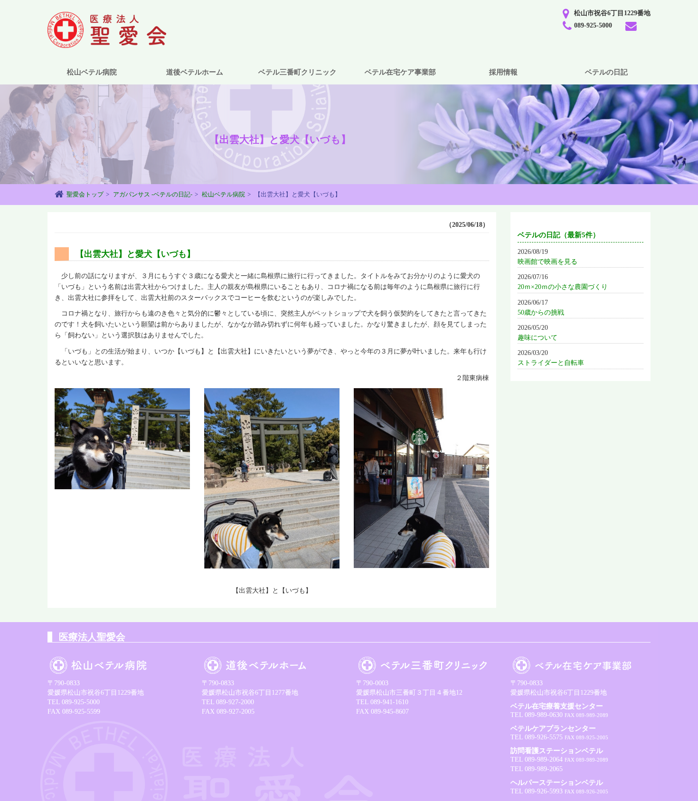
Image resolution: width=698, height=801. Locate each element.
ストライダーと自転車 (551, 362)
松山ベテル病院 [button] (92, 72)
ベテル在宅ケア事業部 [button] (400, 72)
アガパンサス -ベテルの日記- (152, 194)
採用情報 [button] (503, 72)
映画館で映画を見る (547, 261)
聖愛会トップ (85, 194)
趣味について (537, 337)
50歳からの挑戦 (541, 312)
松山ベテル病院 (223, 194)
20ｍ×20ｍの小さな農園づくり (563, 286)
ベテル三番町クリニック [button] (297, 72)
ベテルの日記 (606, 72)
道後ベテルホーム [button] (194, 72)
